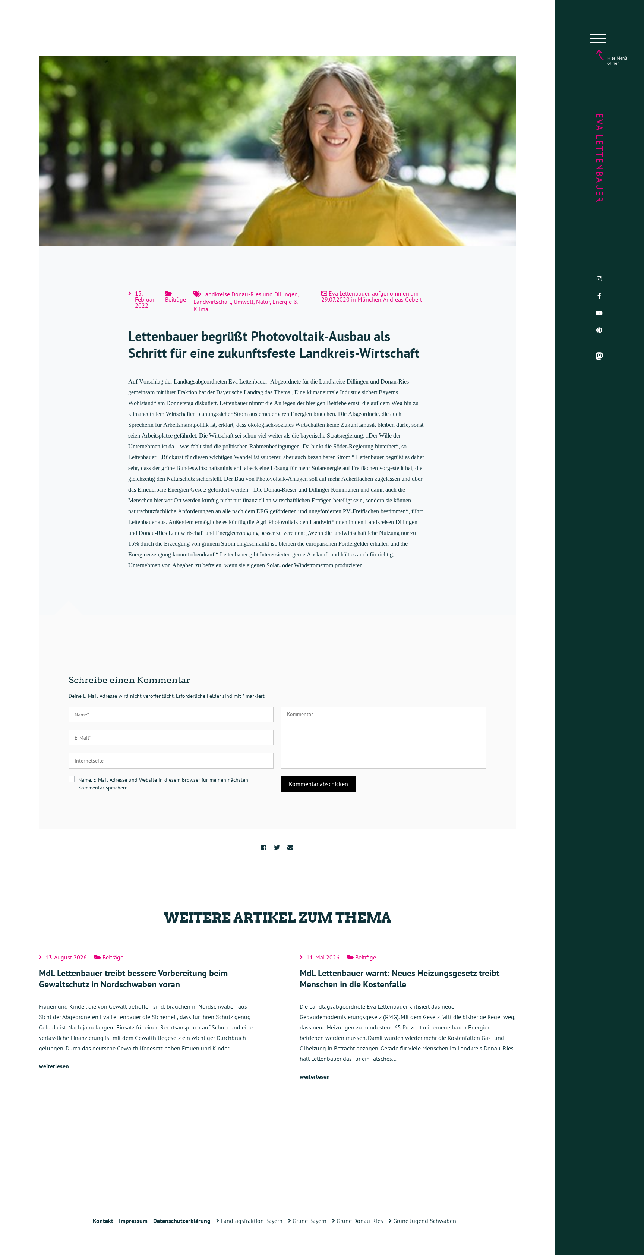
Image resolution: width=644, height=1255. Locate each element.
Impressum (133, 1220)
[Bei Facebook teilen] (263, 847)
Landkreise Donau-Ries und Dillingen (250, 294)
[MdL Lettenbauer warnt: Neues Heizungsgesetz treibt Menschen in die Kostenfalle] (408, 1018)
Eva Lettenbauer (599, 158)
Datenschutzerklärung (182, 1220)
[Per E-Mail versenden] (290, 847)
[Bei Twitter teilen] (277, 847)
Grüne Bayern (308, 1220)
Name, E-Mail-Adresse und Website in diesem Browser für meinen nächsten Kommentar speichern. (163, 783)
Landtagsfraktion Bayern (250, 1220)
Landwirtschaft (212, 301)
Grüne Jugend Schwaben (424, 1220)
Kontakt (103, 1220)
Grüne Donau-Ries (359, 1220)
